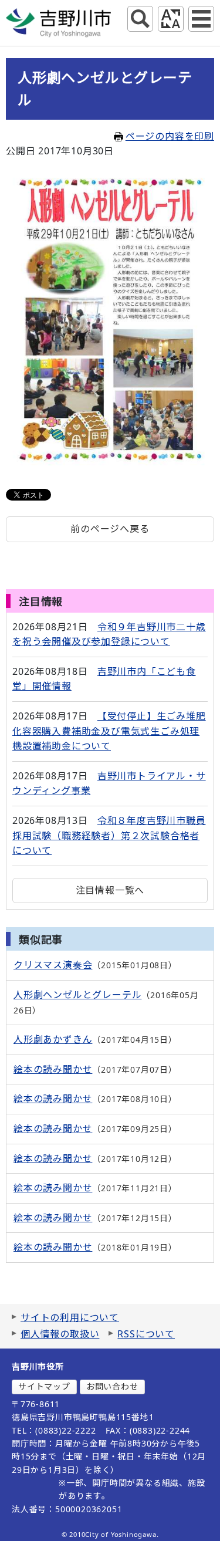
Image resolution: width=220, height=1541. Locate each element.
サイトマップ (44, 1386)
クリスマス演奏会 (52, 964)
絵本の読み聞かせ (52, 1069)
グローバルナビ (201, 19)
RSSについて (146, 1333)
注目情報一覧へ (110, 890)
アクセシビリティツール (171, 19)
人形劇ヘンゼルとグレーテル (77, 994)
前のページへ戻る (109, 528)
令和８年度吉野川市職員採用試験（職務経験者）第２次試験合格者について (109, 835)
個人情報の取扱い (60, 1333)
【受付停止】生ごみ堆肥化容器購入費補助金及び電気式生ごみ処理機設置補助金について (109, 730)
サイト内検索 (140, 19)
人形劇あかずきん (52, 1039)
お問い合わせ (112, 1386)
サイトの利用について (70, 1317)
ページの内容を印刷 (170, 136)
